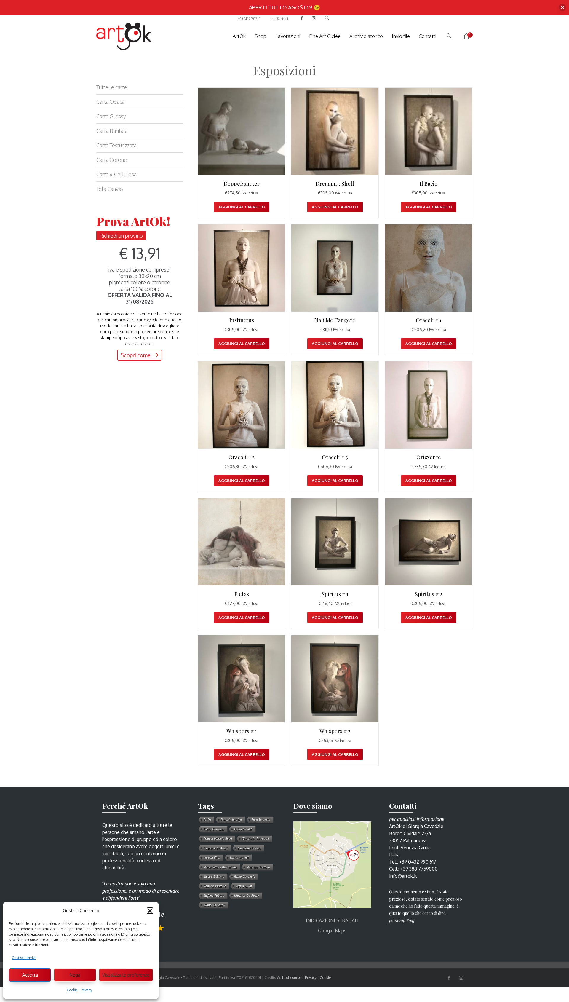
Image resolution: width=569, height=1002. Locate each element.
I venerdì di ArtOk (216, 848)
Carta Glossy (111, 116)
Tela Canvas (110, 189)
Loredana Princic (249, 848)
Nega (75, 975)
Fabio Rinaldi (243, 829)
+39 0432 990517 (249, 18)
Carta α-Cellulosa (116, 174)
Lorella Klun (212, 858)
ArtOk (207, 820)
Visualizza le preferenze (126, 975)
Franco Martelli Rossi (218, 839)
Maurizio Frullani (258, 867)
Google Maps (332, 931)
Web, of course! (289, 977)
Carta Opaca (110, 101)
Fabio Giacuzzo (214, 829)
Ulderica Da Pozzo (246, 895)
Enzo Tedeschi (261, 820)
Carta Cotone (111, 160)
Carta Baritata (112, 130)
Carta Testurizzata (116, 145)
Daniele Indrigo (231, 820)
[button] (150, 911)
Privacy (86, 990)
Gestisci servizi (24, 957)
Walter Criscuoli (214, 905)
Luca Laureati (239, 858)
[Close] (562, 7)
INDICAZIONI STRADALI (332, 920)
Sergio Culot (244, 886)
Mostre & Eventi (214, 877)
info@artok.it (280, 18)
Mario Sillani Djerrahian (220, 867)
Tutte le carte (111, 87)
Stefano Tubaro (214, 895)
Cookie (72, 990)
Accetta (30, 975)
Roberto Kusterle (215, 886)
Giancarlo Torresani (255, 839)
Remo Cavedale (244, 877)
